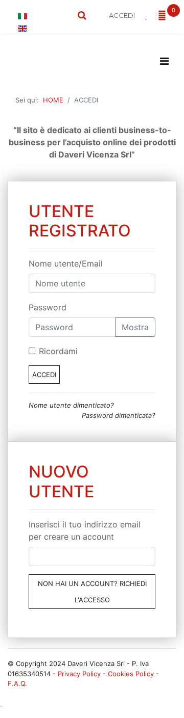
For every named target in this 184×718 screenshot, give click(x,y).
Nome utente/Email (66, 263)
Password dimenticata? (118, 415)
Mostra (135, 327)
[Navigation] (164, 61)
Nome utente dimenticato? (71, 405)
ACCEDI (122, 15)
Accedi (44, 374)
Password (47, 307)
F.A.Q (16, 683)
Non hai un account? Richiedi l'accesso (92, 591)
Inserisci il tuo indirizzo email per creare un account (85, 530)
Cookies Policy (131, 674)
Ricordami (58, 351)
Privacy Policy (79, 674)
